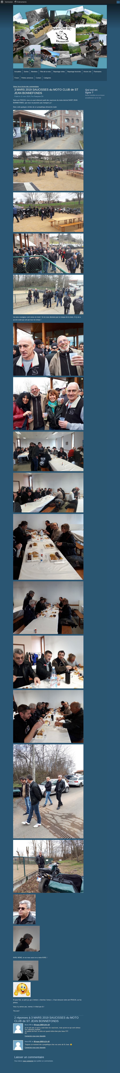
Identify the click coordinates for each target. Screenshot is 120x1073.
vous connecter (28, 1061)
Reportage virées (59, 71)
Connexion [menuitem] (9, 2)
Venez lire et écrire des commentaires (26, 86)
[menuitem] (2, 2)
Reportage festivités (74, 71)
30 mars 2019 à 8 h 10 (42, 1025)
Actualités (17, 71)
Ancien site (87, 71)
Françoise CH (38, 96)
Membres (34, 71)
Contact (38, 78)
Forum (17, 78)
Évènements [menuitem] (21, 2)
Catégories (47, 78)
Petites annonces (27, 78)
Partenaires (97, 71)
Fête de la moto (45, 71)
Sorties (26, 71)
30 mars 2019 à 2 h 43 (41, 1041)
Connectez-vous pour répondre (35, 1036)
